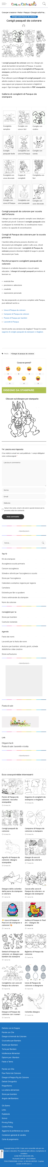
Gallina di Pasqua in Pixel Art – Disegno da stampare (35, 922)
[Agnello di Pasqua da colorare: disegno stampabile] (12, 847)
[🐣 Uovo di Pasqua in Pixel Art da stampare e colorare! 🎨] (12, 910)
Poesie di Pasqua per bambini (15, 318)
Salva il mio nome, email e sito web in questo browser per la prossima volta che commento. (24, 509)
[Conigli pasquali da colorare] (12, 818)
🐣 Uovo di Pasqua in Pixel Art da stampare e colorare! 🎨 (12, 922)
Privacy (1, 1155)
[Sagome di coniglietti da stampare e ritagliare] (35, 787)
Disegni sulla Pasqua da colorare (24, 17)
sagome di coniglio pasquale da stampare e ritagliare (22, 332)
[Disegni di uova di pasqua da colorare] (35, 847)
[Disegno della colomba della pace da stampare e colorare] (12, 878)
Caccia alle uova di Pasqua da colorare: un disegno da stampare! (35, 891)
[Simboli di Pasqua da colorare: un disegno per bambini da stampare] (12, 941)
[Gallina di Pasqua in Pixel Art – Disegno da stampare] (35, 910)
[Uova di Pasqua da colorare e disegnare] (35, 972)
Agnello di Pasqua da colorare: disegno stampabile (11, 859)
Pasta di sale (7, 706)
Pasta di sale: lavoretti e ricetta (15, 746)
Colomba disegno (32, 1012)
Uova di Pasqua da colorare (14, 310)
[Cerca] (43, 3)
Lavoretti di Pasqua (11, 322)
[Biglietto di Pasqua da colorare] (35, 941)
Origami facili (7, 743)
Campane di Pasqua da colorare (16, 314)
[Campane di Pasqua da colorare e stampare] (35, 818)
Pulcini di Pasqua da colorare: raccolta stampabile (10, 799)
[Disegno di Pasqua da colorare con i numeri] (12, 1001)
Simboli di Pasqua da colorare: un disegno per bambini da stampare (12, 954)
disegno (21, 399)
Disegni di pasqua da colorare (23, 354)
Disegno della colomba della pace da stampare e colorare (12, 891)
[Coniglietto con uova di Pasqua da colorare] (12, 972)
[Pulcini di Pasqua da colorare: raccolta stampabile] (12, 787)
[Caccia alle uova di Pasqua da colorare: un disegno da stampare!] (35, 878)
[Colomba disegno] (35, 1001)
